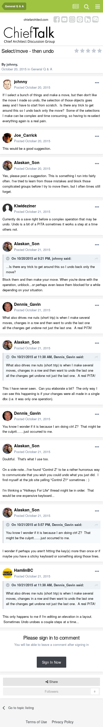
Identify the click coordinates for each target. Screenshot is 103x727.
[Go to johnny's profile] (7, 84)
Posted (32, 87)
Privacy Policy (63, 721)
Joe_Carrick (25, 135)
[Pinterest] (80, 19)
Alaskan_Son (27, 162)
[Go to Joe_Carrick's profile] (7, 138)
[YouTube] (64, 19)
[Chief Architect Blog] (95, 19)
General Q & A (41, 69)
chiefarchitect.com (36, 19)
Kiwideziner (25, 206)
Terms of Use (36, 721)
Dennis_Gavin (27, 304)
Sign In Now (51, 662)
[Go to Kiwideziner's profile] (7, 209)
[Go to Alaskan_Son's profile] (7, 166)
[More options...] (97, 83)
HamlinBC (23, 570)
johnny (11, 64)
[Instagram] (72, 19)
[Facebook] (57, 19)
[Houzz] (87, 19)
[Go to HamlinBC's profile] (7, 573)
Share (53, 681)
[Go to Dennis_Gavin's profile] (7, 307)
